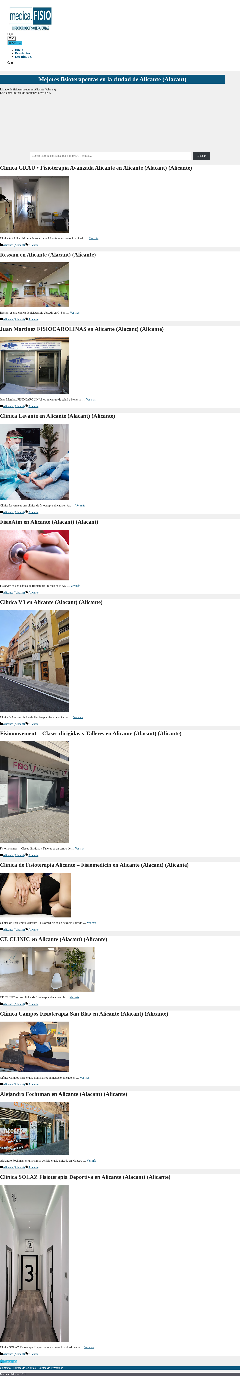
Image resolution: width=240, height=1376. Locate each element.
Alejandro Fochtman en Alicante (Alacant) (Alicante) (63, 1094)
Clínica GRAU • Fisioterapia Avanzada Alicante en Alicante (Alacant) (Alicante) (96, 168)
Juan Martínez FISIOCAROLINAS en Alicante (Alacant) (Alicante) (82, 329)
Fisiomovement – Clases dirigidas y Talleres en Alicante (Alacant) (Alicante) (91, 733)
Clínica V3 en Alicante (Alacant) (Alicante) (51, 602)
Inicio (19, 49)
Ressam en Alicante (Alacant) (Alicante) (48, 254)
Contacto (5, 1367)
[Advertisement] (120, 124)
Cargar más (10, 1361)
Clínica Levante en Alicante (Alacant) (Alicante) (57, 416)
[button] (11, 34)
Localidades (23, 56)
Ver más (93, 238)
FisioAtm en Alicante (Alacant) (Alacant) (49, 522)
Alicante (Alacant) (14, 245)
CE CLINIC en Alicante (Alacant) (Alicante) (53, 939)
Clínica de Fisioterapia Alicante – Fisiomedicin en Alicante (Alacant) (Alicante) (94, 865)
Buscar (201, 155)
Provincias (22, 53)
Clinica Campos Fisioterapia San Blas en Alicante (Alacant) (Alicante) (84, 1014)
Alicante (33, 245)
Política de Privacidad (50, 1367)
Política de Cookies (24, 1367)
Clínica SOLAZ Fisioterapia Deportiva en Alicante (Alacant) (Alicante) (85, 1177)
